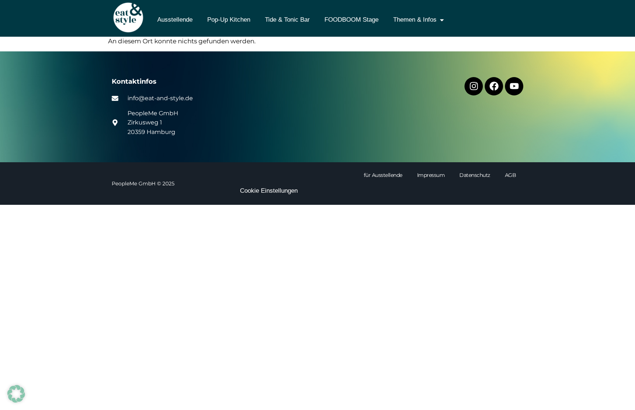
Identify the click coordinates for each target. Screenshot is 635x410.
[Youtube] (514, 86)
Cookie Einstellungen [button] (269, 190)
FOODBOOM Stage (351, 19)
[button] (16, 394)
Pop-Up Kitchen (228, 19)
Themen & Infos (415, 19)
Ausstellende (175, 19)
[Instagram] (473, 86)
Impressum (431, 175)
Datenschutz (474, 175)
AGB (510, 175)
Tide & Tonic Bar (287, 19)
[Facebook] (494, 86)
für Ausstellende (383, 175)
